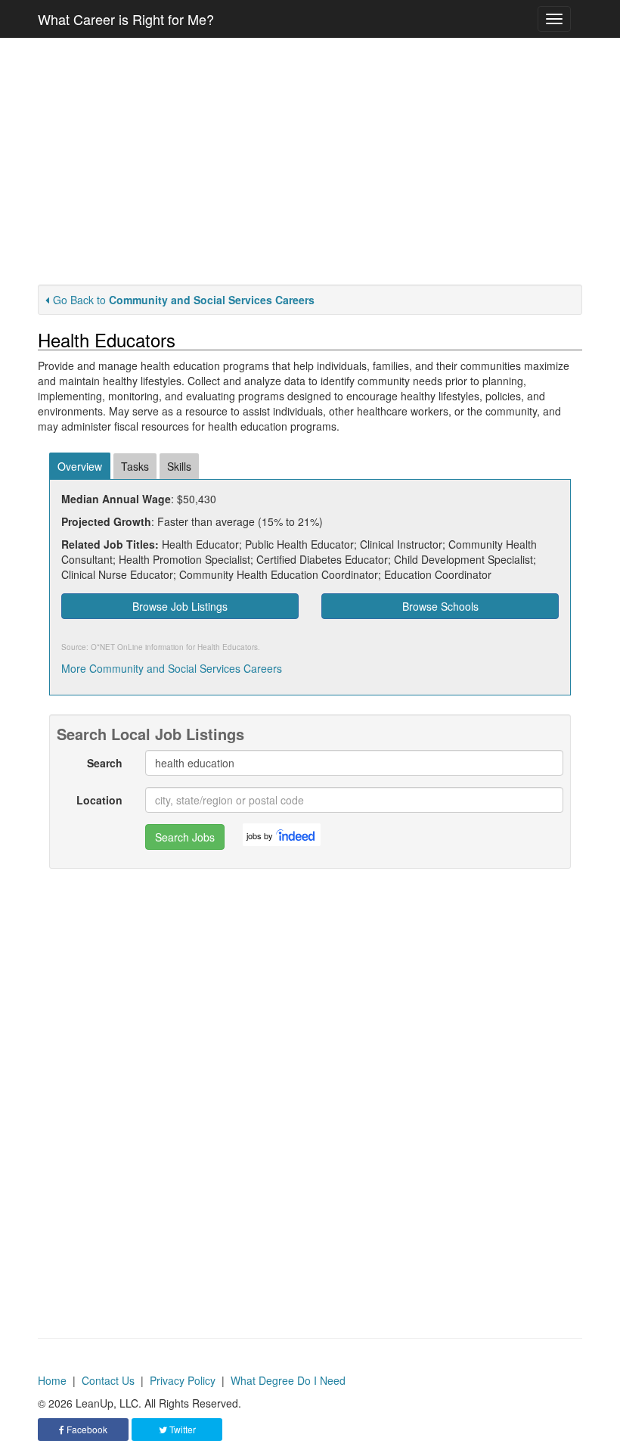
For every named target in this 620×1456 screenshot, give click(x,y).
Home (52, 1380)
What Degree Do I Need (288, 1380)
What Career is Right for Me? (126, 19)
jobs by (259, 835)
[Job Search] (296, 834)
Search (104, 762)
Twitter (181, 1429)
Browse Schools (440, 606)
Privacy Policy (182, 1380)
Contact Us (108, 1380)
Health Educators (227, 647)
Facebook (85, 1429)
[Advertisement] (310, 161)
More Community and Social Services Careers (171, 668)
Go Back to (184, 299)
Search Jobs (185, 837)
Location (99, 799)
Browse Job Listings (180, 606)
